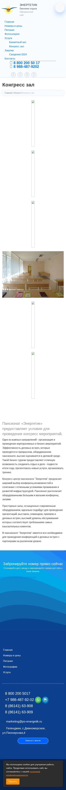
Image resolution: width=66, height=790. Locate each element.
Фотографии (10, 666)
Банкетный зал (17, 42)
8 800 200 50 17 (26, 63)
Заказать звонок (33, 741)
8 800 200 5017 (17, 693)
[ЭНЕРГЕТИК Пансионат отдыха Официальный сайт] (10, 10)
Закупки (9, 50)
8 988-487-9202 (25, 66)
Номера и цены (13, 26)
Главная (9, 21)
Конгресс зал (16, 46)
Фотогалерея (12, 34)
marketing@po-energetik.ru (24, 721)
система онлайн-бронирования (18, 577)
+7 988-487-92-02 (19, 700)
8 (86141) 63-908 (19, 706)
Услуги (8, 38)
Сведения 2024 (18, 54)
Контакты (10, 58)
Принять (13, 781)
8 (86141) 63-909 (19, 712)
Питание (9, 30)
